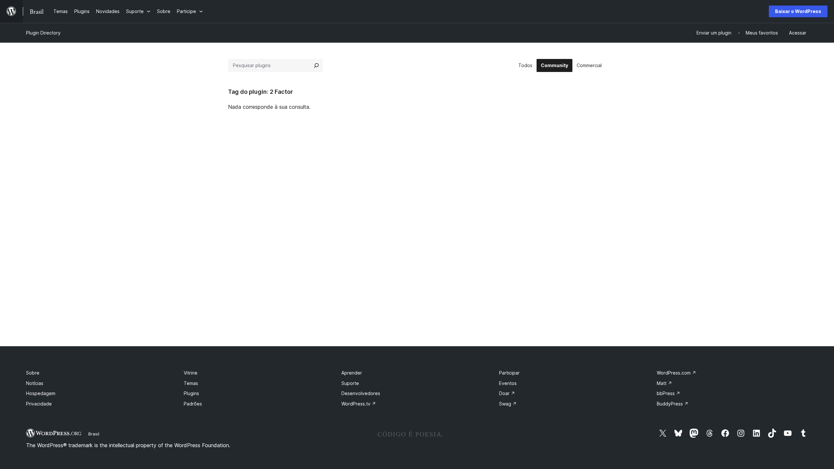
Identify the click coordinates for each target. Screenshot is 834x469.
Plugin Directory (43, 33)
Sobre (32, 373)
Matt (664, 383)
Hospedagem (40, 393)
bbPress (668, 393)
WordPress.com (676, 373)
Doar (507, 393)
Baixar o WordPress (798, 11)
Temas (191, 383)
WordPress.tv (358, 403)
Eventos (508, 383)
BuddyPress (672, 403)
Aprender (351, 373)
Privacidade (39, 403)
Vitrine (190, 373)
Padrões (193, 403)
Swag (508, 403)
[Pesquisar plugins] (316, 65)
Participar (509, 373)
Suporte (350, 383)
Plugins (191, 393)
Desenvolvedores (360, 393)
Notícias (34, 383)
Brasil (93, 433)
